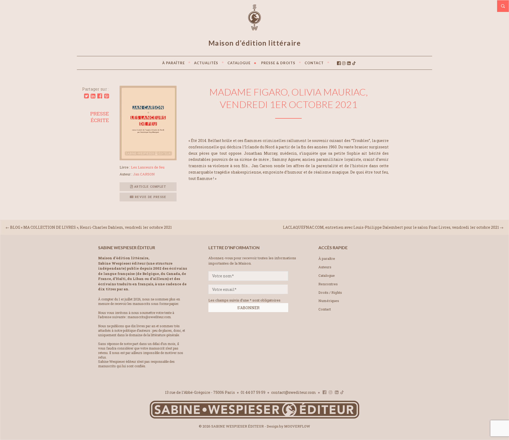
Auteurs (324, 267)
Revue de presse (150, 197)
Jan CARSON (144, 174)
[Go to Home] (254, 417)
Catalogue (326, 275)
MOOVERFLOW (297, 426)
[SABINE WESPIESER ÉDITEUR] (254, 28)
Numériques (328, 300)
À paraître (326, 258)
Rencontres (328, 284)
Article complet (149, 186)
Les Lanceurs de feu (147, 167)
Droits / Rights (330, 292)
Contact (324, 309)
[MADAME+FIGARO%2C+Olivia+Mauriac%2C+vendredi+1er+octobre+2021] (86, 96)
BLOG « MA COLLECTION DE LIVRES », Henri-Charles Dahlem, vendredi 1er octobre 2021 (91, 227)
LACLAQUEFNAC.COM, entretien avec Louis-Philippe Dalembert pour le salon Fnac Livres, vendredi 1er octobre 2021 (391, 227)
